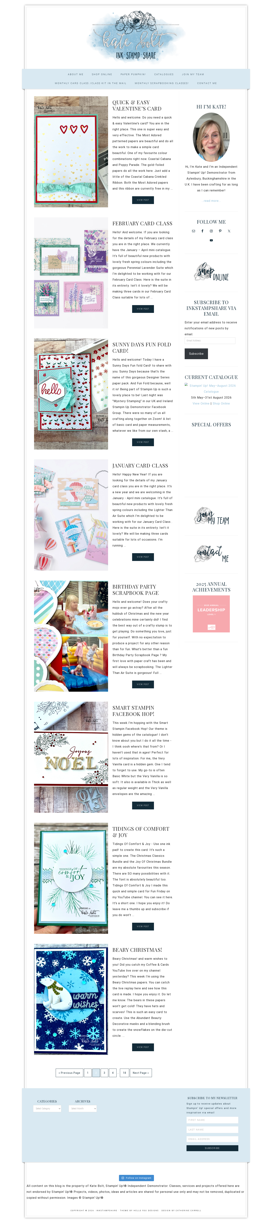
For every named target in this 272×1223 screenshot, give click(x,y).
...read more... (211, 201)
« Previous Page (69, 1072)
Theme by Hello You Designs (139, 1211)
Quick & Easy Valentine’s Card (137, 105)
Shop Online (221, 403)
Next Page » (141, 1072)
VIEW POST (143, 200)
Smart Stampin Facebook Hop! (134, 710)
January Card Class (140, 465)
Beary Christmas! (137, 949)
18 (124, 1072)
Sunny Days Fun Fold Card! (142, 347)
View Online (201, 403)
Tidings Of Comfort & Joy (141, 831)
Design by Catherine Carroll (182, 1211)
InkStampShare (136, 36)
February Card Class (142, 223)
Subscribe (196, 353)
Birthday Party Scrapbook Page (136, 589)
